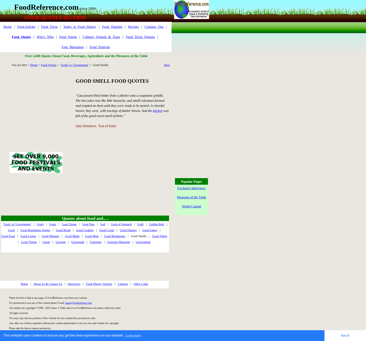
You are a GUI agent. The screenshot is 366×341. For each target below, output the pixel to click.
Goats (52, 224)
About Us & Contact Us (47, 284)
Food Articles (26, 27)
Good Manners (50, 236)
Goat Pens (88, 224)
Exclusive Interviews (191, 188)
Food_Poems (68, 37)
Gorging (61, 242)
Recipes (133, 27)
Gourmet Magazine (118, 242)
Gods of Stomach (121, 224)
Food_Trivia (49, 27)
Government (143, 242)
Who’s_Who (45, 37)
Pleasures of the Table (191, 197)
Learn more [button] (133, 335)
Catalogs (123, 284)
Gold (140, 224)
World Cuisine (191, 206)
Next (167, 65)
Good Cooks (106, 230)
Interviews (74, 284)
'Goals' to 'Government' (74, 65)
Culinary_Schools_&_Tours (101, 37)
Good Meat (91, 236)
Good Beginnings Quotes (35, 230)
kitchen (157, 111)
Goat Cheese (69, 224)
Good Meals (72, 236)
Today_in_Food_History (79, 27)
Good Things (29, 242)
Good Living (28, 236)
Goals (40, 224)
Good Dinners (128, 230)
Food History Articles (99, 284)
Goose (46, 242)
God (102, 224)
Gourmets (95, 242)
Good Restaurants (114, 236)
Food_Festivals (100, 47)
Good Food (8, 236)
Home (7, 27)
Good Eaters (149, 230)
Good (11, 230)
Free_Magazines (73, 47)
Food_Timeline (112, 27)
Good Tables (159, 236)
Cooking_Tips (154, 27)
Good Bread (63, 230)
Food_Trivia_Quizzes (140, 37)
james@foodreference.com (78, 302)
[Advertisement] (36, 104)
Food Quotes (48, 65)
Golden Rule (156, 224)
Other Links (141, 284)
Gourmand (77, 242)
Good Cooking (85, 230)
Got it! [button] (345, 335)
